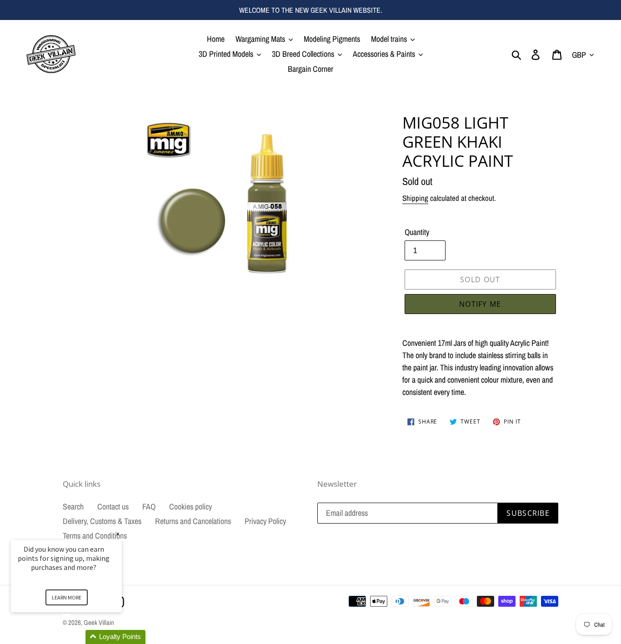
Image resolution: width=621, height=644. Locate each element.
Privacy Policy (265, 521)
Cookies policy (190, 506)
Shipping (415, 198)
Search (73, 506)
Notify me (480, 304)
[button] (77, 637)
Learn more (66, 597)
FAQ (148, 506)
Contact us (113, 506)
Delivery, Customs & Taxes (102, 521)
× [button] (118, 533)
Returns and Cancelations (193, 521)
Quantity (417, 232)
